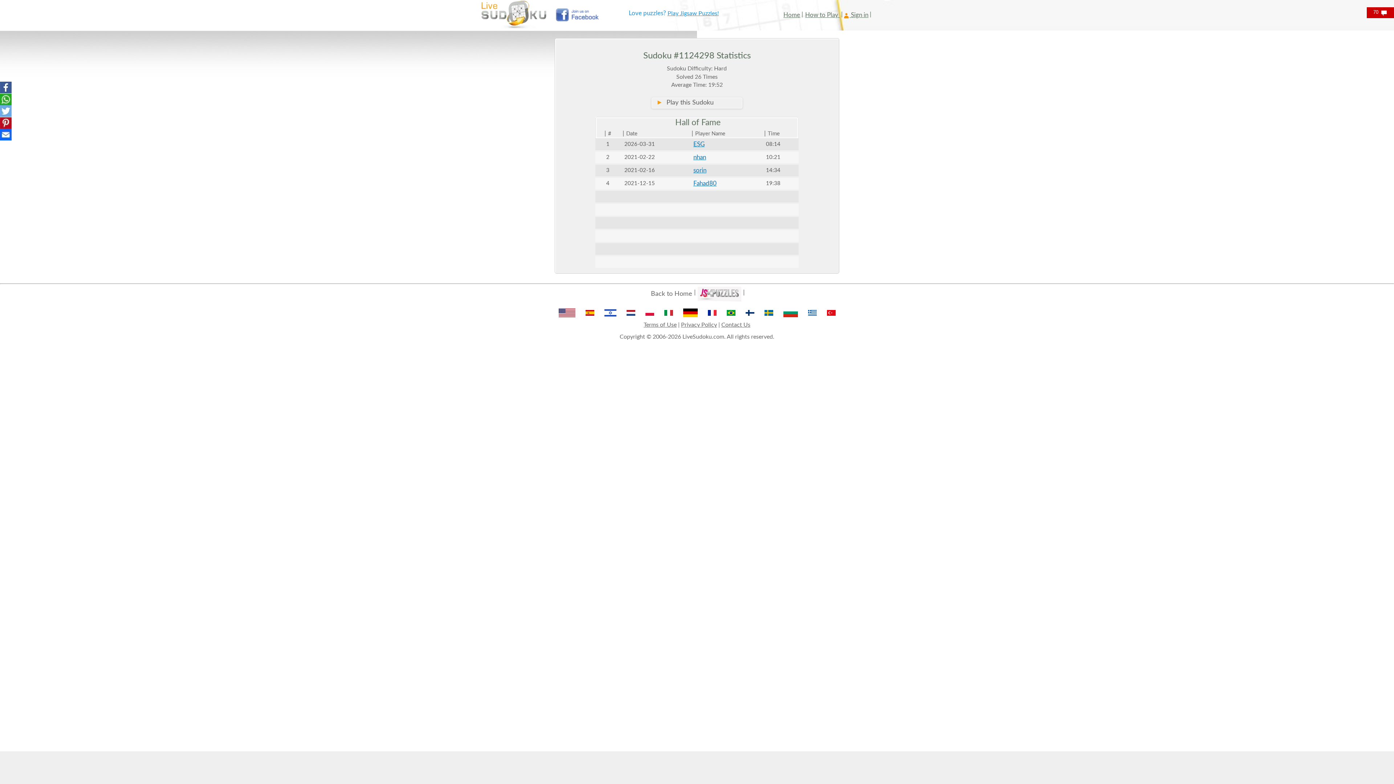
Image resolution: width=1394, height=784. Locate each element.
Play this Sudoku (685, 102)
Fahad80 (705, 183)
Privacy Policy (699, 325)
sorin (699, 170)
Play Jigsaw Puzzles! (693, 13)
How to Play (822, 15)
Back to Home (671, 294)
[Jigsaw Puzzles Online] (719, 294)
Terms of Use (660, 325)
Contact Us (735, 325)
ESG (699, 144)
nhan (699, 157)
